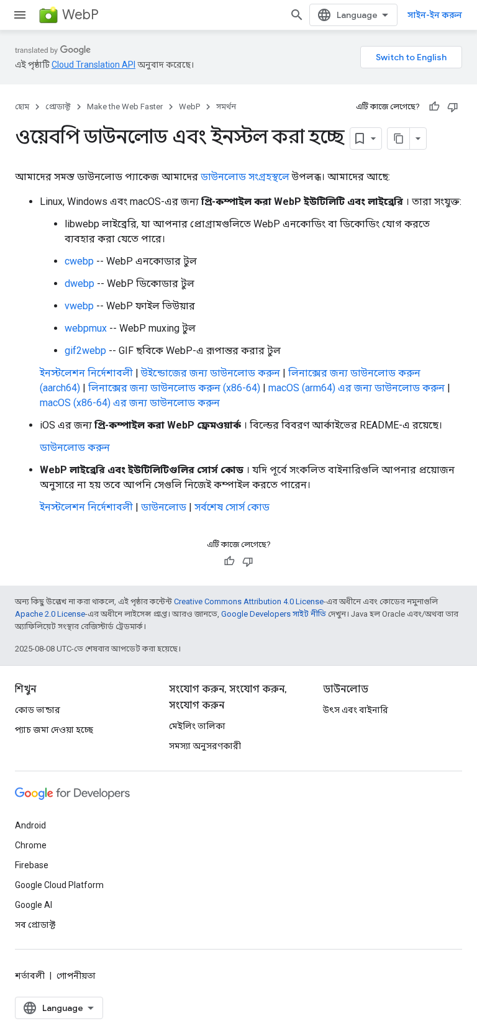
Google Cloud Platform (59, 885)
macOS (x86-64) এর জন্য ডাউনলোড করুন (130, 403)
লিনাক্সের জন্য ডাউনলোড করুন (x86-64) (174, 388)
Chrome (31, 845)
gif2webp (85, 350)
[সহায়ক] (434, 107)
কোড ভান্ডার (37, 710)
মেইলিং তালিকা (197, 726)
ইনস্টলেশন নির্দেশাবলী (86, 373)
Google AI (33, 905)
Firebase (31, 865)
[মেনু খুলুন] (19, 15)
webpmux (86, 328)
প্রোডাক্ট (58, 106)
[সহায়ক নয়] (452, 107)
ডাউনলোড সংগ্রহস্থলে (245, 177)
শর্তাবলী (30, 976)
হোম (22, 106)
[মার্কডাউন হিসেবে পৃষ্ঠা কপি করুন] (399, 138)
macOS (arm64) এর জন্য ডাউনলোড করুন (356, 388)
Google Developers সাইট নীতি (273, 614)
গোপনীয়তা (76, 976)
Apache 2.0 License (50, 614)
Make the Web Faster (125, 106)
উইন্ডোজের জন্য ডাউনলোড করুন (210, 373)
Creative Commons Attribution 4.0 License (249, 601)
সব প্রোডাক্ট (35, 925)
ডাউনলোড (163, 507)
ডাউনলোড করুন (75, 447)
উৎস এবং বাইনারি (355, 710)
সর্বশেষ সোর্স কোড (232, 507)
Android (30, 825)
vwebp (79, 306)
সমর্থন (226, 106)
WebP (80, 14)
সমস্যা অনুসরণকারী (205, 746)
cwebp (79, 261)
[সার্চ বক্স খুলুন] (296, 14)
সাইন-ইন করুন (434, 15)
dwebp (79, 283)
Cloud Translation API (93, 65)
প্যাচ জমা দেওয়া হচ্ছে (54, 730)
